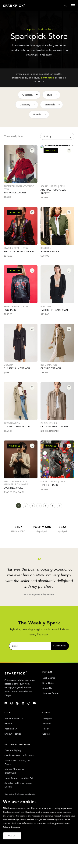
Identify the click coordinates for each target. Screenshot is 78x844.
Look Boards (48, 677)
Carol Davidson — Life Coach (19, 755)
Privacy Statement (11, 827)
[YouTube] (34, 703)
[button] (32, 150)
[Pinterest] (17, 703)
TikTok (45, 728)
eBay (8, 723)
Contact (46, 733)
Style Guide (48, 683)
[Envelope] (6, 703)
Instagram (47, 718)
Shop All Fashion (13, 733)
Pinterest (46, 723)
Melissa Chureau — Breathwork (14, 771)
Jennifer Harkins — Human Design (18, 785)
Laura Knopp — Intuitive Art (19, 778)
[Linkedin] (23, 703)
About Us (47, 688)
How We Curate (50, 693)
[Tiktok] (28, 703)
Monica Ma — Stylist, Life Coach (17, 762)
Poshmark (11, 728)
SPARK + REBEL (14, 718)
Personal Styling (13, 750)
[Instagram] (11, 703)
